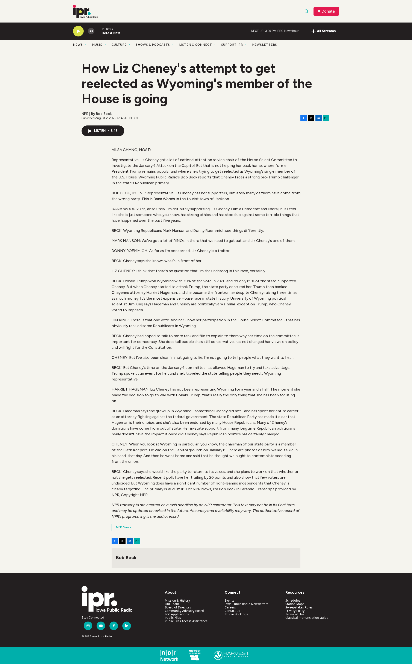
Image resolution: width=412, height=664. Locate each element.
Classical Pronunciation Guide (306, 618)
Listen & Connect (195, 45)
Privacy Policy (294, 611)
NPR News (123, 527)
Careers (230, 607)
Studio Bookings (236, 614)
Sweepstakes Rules (299, 607)
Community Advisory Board (184, 611)
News (78, 45)
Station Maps (294, 604)
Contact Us (232, 611)
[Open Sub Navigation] (86, 44)
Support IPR (232, 45)
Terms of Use (294, 614)
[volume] (91, 31)
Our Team (172, 604)
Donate (328, 11)
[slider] (98, 31)
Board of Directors (178, 607)
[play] (78, 31)
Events (229, 600)
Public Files (173, 618)
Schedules (292, 600)
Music (97, 45)
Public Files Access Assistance (186, 621)
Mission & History (177, 600)
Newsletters (264, 45)
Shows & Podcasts (153, 45)
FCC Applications (177, 614)
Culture (119, 45)
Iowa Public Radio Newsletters (246, 604)
